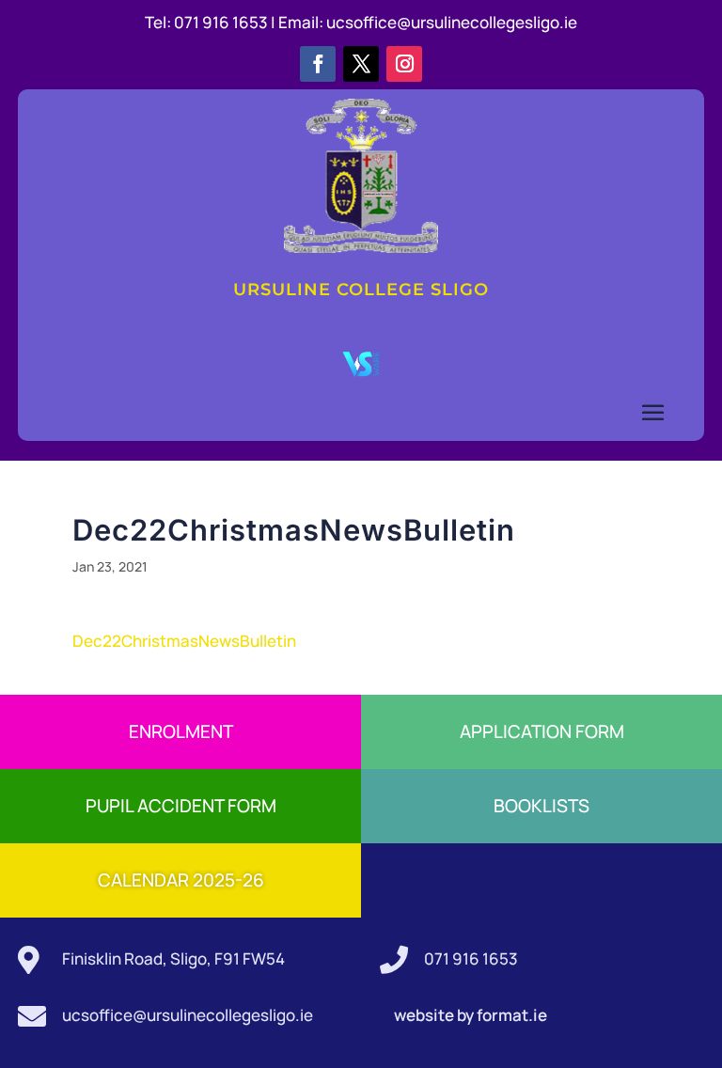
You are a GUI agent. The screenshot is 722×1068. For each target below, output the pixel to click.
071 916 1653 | (226, 22)
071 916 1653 (471, 958)
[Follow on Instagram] (404, 64)
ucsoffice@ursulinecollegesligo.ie (451, 22)
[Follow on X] (361, 64)
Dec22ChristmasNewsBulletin (184, 641)
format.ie (510, 1015)
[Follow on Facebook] (318, 64)
